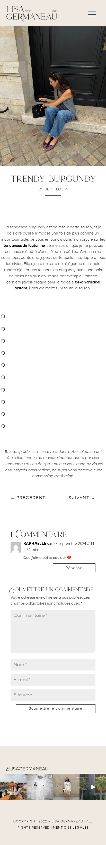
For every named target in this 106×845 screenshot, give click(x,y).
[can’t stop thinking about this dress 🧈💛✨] (93, 787)
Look (61, 189)
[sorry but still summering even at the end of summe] (13, 787)
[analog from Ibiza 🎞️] (39, 787)
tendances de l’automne (24, 245)
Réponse (74, 567)
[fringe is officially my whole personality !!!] (66, 787)
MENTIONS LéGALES (71, 827)
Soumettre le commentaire (55, 708)
